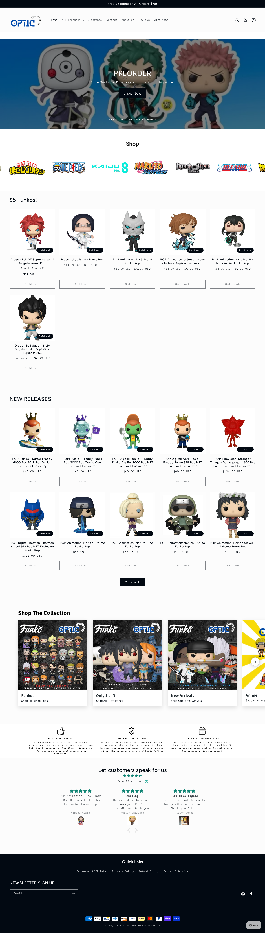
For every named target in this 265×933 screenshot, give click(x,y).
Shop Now (132, 93)
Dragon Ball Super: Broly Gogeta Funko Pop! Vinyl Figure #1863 (32, 349)
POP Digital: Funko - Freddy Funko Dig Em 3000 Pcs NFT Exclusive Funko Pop (132, 462)
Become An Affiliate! (92, 871)
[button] (73, 20)
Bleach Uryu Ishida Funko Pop (82, 259)
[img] (132, 776)
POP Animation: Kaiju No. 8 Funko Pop (132, 261)
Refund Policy (149, 871)
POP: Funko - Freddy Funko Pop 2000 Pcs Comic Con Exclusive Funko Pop (82, 462)
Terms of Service (176, 871)
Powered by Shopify (149, 926)
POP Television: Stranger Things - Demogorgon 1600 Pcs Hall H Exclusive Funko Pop (232, 462)
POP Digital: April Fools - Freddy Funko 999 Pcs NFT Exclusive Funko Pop (182, 462)
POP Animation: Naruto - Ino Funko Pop (132, 544)
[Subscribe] (73, 893)
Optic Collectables (126, 926)
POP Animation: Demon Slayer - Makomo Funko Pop (233, 544)
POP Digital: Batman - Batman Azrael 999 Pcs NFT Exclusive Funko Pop (32, 546)
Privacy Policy (123, 871)
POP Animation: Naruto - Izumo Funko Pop (82, 544)
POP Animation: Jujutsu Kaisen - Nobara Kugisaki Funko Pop (182, 261)
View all (132, 581)
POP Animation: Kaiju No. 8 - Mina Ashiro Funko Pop (232, 261)
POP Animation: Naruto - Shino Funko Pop (182, 544)
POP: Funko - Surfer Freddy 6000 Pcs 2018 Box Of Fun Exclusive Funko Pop (32, 462)
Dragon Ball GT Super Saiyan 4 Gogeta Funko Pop (32, 261)
